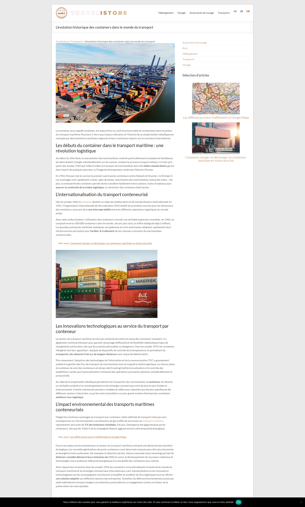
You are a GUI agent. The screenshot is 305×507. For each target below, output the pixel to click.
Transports (224, 12)
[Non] (301, 502)
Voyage (181, 12)
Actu (185, 48)
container (86, 201)
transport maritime (152, 420)
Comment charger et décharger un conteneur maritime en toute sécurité (215, 158)
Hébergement (165, 12)
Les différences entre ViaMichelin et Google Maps (216, 117)
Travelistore (62, 41)
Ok (238, 502)
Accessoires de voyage (202, 12)
